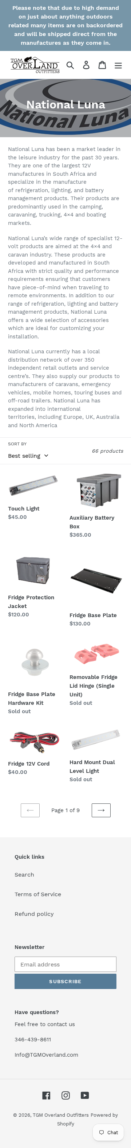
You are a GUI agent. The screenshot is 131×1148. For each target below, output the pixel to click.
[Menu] (118, 65)
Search (24, 874)
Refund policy (34, 913)
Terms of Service (38, 894)
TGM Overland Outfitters (61, 1115)
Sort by (17, 443)
